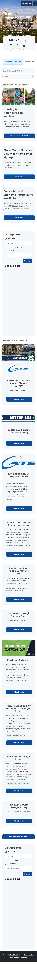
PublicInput (14, 955)
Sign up (27, 261)
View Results (19, 399)
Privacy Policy (29, 955)
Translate (27, 3)
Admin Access (14, 957)
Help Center (23, 957)
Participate (19, 177)
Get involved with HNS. (19, 136)
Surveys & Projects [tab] (13, 62)
